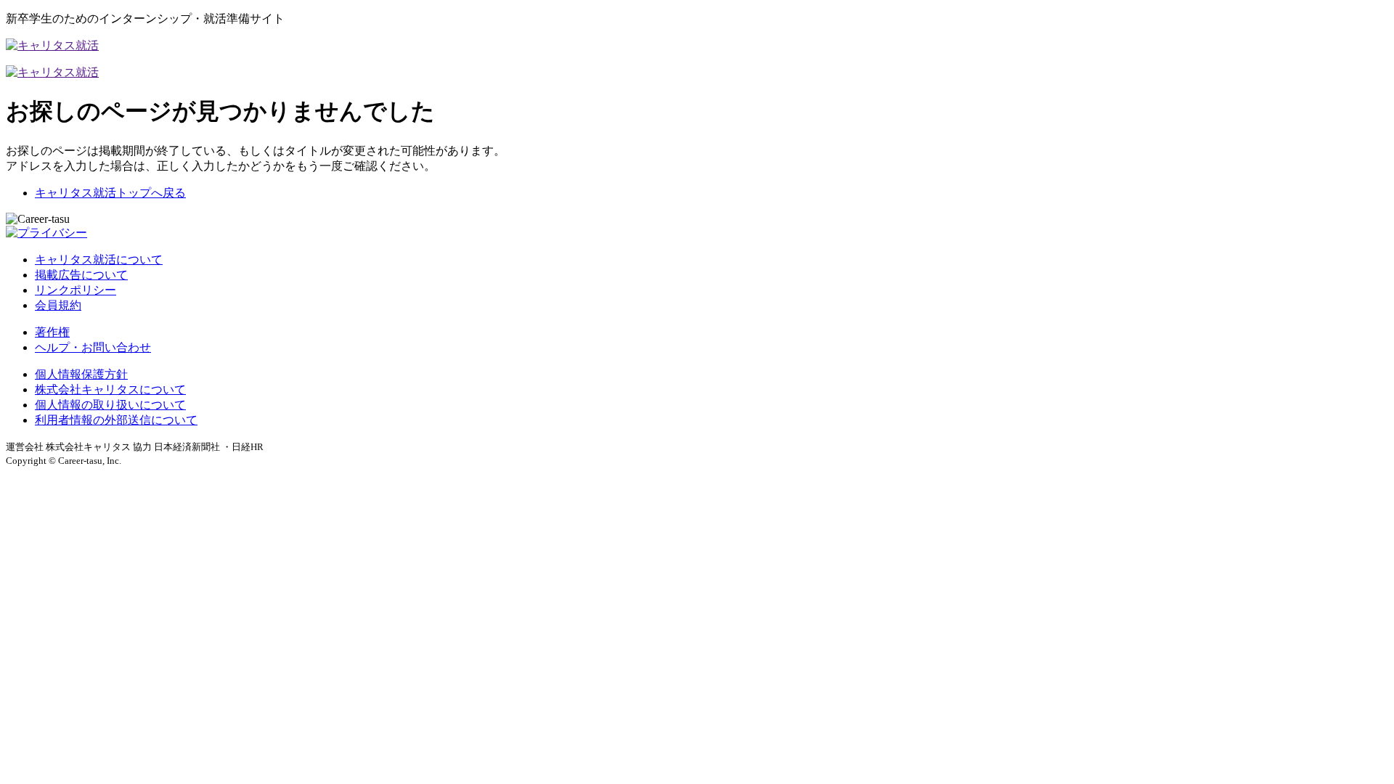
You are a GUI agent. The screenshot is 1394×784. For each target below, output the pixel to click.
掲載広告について (81, 275)
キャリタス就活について (99, 259)
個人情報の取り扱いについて (110, 405)
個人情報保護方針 (81, 374)
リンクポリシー (75, 290)
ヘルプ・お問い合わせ (93, 347)
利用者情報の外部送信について (116, 420)
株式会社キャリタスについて (110, 389)
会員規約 (58, 305)
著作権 (52, 332)
